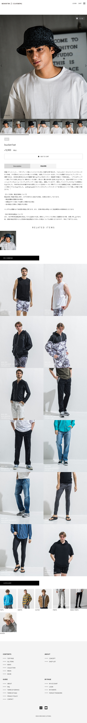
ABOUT (9, 683)
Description (17, 166)
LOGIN (74, 3)
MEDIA (9, 671)
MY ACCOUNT (53, 683)
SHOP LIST (52, 661)
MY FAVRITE (52, 690)
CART (80, 3)
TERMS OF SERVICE (13, 690)
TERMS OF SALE (12, 693)
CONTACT (10, 699)
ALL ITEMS (10, 661)
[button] (1, 65)
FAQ (8, 687)
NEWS (9, 664)
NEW (6, 139)
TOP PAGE (10, 658)
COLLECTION (11, 668)
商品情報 (43, 166)
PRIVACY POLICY (12, 696)
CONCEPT (52, 658)
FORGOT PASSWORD (55, 693)
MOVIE (9, 674)
